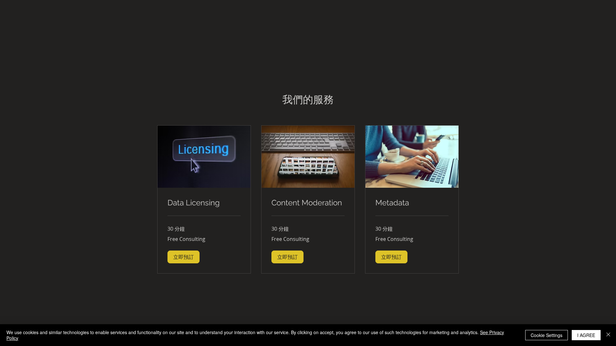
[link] (204, 203)
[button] (183, 257)
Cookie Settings (546, 335)
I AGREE (586, 335)
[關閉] (608, 335)
